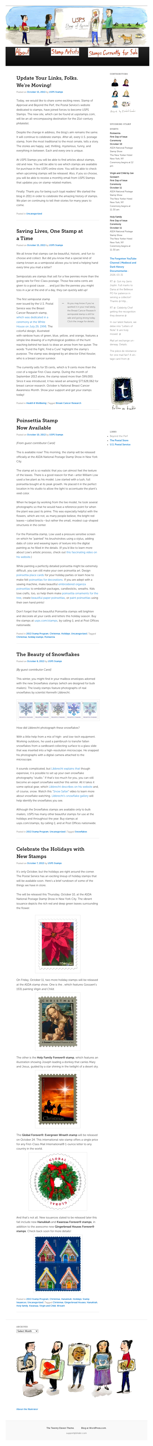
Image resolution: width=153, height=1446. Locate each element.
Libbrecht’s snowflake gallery (70, 795)
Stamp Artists (69, 56)
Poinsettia (49, 637)
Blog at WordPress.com (93, 1428)
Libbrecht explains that (65, 768)
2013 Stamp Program (37, 633)
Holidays (65, 633)
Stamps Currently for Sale (118, 57)
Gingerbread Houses (75, 1302)
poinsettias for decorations (46, 579)
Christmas (55, 633)
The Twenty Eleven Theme (60, 1428)
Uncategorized (34, 213)
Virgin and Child (47, 1306)
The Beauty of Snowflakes (47, 654)
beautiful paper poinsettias (48, 597)
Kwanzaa (33, 1306)
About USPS (26, 55)
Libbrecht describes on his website (70, 786)
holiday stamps (35, 637)
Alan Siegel (115, 82)
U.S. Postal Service (120, 444)
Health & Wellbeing (36, 403)
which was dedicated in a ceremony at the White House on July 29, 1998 (32, 322)
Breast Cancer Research (68, 403)
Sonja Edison (115, 103)
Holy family (22, 1306)
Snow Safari (60, 791)
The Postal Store (119, 440)
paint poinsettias (80, 597)
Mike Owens (126, 92)
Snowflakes (81, 831)
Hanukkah (66, 1299)
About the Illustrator (27, 1409)
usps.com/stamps (46, 620)
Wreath (61, 1306)
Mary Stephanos (115, 92)
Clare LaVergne (126, 82)
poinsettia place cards (30, 575)
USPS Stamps (56, 92)
